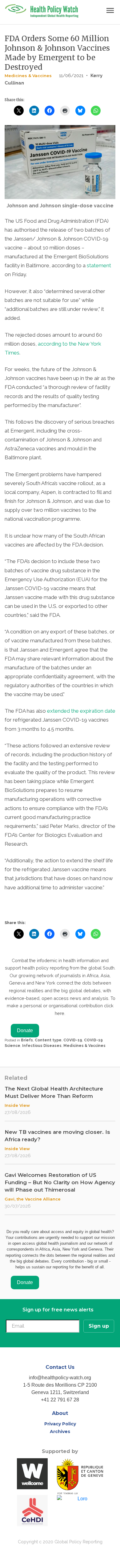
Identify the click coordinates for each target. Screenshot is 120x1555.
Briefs (27, 1040)
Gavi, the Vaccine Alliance (33, 1199)
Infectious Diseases (42, 1046)
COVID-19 (72, 1040)
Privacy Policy (60, 1424)
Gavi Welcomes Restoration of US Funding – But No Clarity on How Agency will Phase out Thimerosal (60, 1182)
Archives (60, 1431)
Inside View (17, 1105)
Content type (48, 1040)
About (60, 1413)
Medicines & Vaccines (28, 75)
